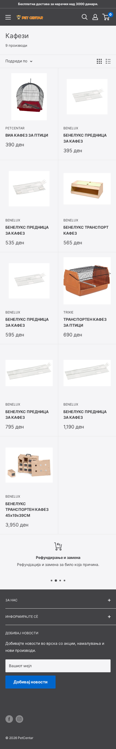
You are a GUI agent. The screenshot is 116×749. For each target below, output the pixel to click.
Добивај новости (30, 681)
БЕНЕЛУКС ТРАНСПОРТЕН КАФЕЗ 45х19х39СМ (27, 509)
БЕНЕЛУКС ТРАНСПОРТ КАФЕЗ (85, 230)
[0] (106, 17)
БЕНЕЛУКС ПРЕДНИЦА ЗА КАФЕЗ (85, 138)
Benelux (70, 128)
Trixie (68, 312)
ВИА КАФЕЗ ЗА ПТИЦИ (26, 135)
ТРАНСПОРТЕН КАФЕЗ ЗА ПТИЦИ (85, 322)
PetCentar (15, 128)
